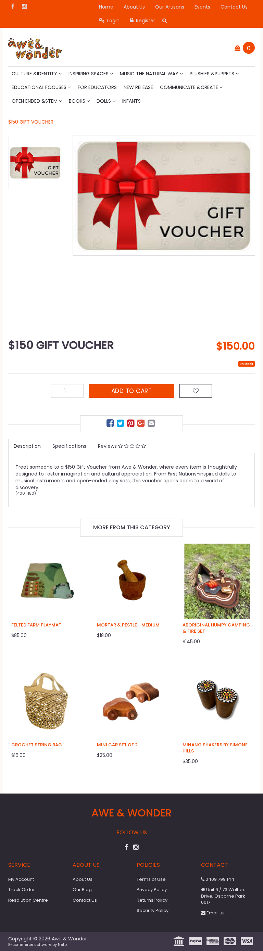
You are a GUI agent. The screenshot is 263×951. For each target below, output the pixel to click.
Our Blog (82, 889)
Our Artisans (169, 6)
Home (106, 6)
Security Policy (152, 910)
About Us (134, 6)
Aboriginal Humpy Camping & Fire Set (216, 628)
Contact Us (234, 6)
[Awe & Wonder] (35, 46)
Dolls (104, 101)
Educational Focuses (40, 87)
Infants (131, 101)
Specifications (69, 446)
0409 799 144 (219, 879)
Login (113, 20)
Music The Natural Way (150, 73)
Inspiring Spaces (89, 73)
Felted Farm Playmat (36, 625)
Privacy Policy (152, 889)
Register (145, 20)
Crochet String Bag (36, 744)
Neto (62, 944)
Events (202, 6)
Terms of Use (151, 879)
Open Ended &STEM (35, 101)
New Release (138, 87)
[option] (164, 196)
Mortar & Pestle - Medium (128, 625)
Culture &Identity (35, 73)
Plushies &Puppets (213, 73)
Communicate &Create (190, 87)
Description (27, 446)
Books (78, 101)
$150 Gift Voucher (30, 121)
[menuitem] (111, 424)
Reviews (108, 446)
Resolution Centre (28, 900)
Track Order (21, 889)
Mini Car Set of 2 (117, 744)
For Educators (97, 87)
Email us (215, 913)
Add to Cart (131, 391)
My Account (21, 879)
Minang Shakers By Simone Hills (215, 747)
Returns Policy (152, 900)
